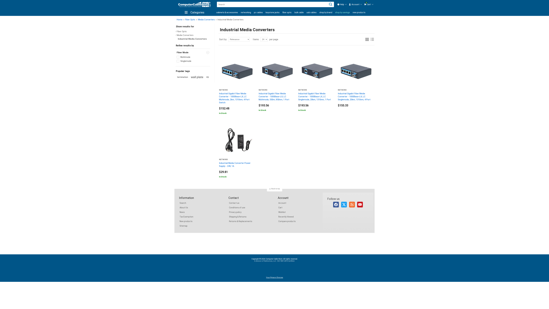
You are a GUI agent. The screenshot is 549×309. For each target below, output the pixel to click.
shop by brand (325, 12)
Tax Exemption (186, 217)
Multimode (185, 57)
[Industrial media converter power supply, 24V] (237, 140)
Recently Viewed (286, 217)
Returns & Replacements (240, 221)
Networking (246, 12)
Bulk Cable (299, 12)
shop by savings (342, 12)
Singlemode (185, 61)
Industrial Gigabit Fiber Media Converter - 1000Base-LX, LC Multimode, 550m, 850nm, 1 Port (274, 96)
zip (207, 77)
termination (182, 77)
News (182, 212)
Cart (280, 207)
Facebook (336, 204)
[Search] (330, 4)
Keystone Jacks (273, 12)
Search (183, 203)
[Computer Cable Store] (194, 4)
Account (282, 203)
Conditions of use (237, 207)
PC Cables (258, 12)
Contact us (234, 203)
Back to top (275, 189)
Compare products (287, 221)
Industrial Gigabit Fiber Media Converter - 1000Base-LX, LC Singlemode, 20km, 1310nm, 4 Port (354, 96)
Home (179, 19)
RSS (352, 204)
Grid (367, 39)
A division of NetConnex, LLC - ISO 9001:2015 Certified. (274, 261)
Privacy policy (235, 212)
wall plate (197, 77)
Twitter (344, 204)
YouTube (360, 204)
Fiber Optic (287, 12)
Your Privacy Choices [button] (274, 277)
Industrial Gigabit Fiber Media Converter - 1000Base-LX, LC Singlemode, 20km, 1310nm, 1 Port (314, 96)
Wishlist (282, 212)
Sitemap (183, 226)
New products (359, 12)
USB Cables (312, 12)
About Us (184, 207)
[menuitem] (342, 4)
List (372, 39)
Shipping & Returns (237, 217)
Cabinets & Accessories (227, 12)
